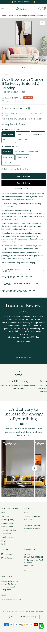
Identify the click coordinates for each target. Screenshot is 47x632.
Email (3, 595)
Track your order (8, 537)
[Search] (39, 8)
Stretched (7, 151)
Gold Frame (19, 151)
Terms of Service (8, 530)
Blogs (3, 540)
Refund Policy (7, 523)
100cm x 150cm (24, 140)
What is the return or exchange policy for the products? (18, 291)
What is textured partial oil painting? (16, 270)
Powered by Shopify (36, 611)
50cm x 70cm (8, 134)
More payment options (23, 188)
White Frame (22, 157)
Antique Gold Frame (11, 163)
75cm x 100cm (38, 134)
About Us (5, 516)
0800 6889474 (30, 571)
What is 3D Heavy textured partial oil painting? (19, 277)
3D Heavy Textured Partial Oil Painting (32, 527)
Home (4, 16)
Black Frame (33, 151)
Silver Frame (8, 157)
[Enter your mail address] (20, 599)
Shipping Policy (7, 520)
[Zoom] (42, 22)
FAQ (3, 544)
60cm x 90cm (23, 134)
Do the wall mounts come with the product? (19, 284)
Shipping (4, 101)
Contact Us (6, 533)
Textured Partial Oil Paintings (32, 517)
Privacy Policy (7, 526)
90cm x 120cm (8, 140)
